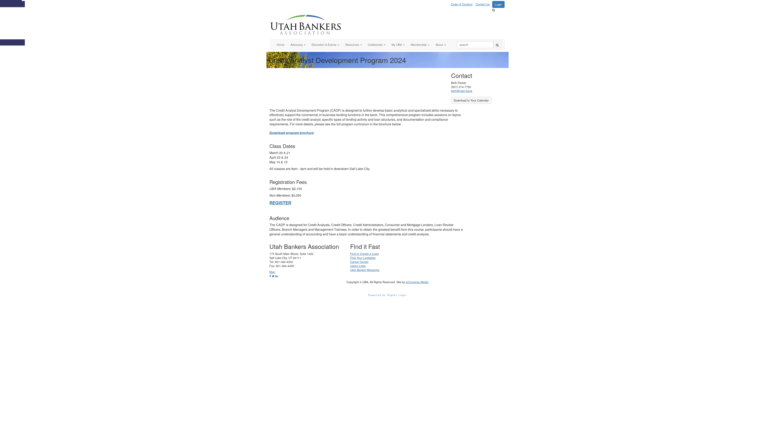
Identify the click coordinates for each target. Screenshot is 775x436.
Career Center (359, 262)
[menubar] (471, 3)
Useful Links (358, 266)
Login (498, 4)
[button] (298, 45)
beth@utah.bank (461, 91)
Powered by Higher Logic (387, 295)
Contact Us (482, 4)
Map (272, 272)
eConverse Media (417, 282)
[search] (497, 44)
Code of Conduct (461, 4)
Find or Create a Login (364, 254)
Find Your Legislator (363, 258)
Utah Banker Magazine (364, 270)
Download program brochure (291, 132)
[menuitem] (462, 3)
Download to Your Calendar (471, 100)
